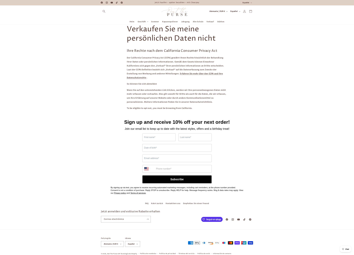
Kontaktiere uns (173, 203)
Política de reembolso (148, 253)
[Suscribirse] (148, 219)
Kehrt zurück (157, 203)
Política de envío (203, 253)
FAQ (147, 203)
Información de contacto (222, 253)
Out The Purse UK (113, 254)
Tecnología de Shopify (129, 254)
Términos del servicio (187, 253)
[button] (104, 11)
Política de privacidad (167, 253)
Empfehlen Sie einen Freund (196, 203)
